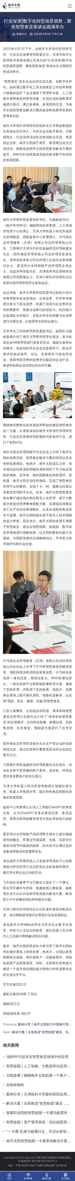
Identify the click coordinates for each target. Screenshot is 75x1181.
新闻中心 (21, 33)
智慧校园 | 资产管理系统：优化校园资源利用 (39, 1122)
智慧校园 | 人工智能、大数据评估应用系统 (39, 1066)
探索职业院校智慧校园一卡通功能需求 (36, 1113)
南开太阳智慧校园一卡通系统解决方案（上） (39, 1141)
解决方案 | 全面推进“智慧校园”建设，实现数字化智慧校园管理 (39, 1103)
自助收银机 (15, 1085)
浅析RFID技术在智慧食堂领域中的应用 (37, 1057)
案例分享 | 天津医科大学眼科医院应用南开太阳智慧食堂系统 (39, 1094)
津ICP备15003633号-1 (44, 1160)
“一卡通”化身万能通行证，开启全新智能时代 (39, 1132)
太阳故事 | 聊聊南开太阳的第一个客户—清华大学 (39, 1075)
